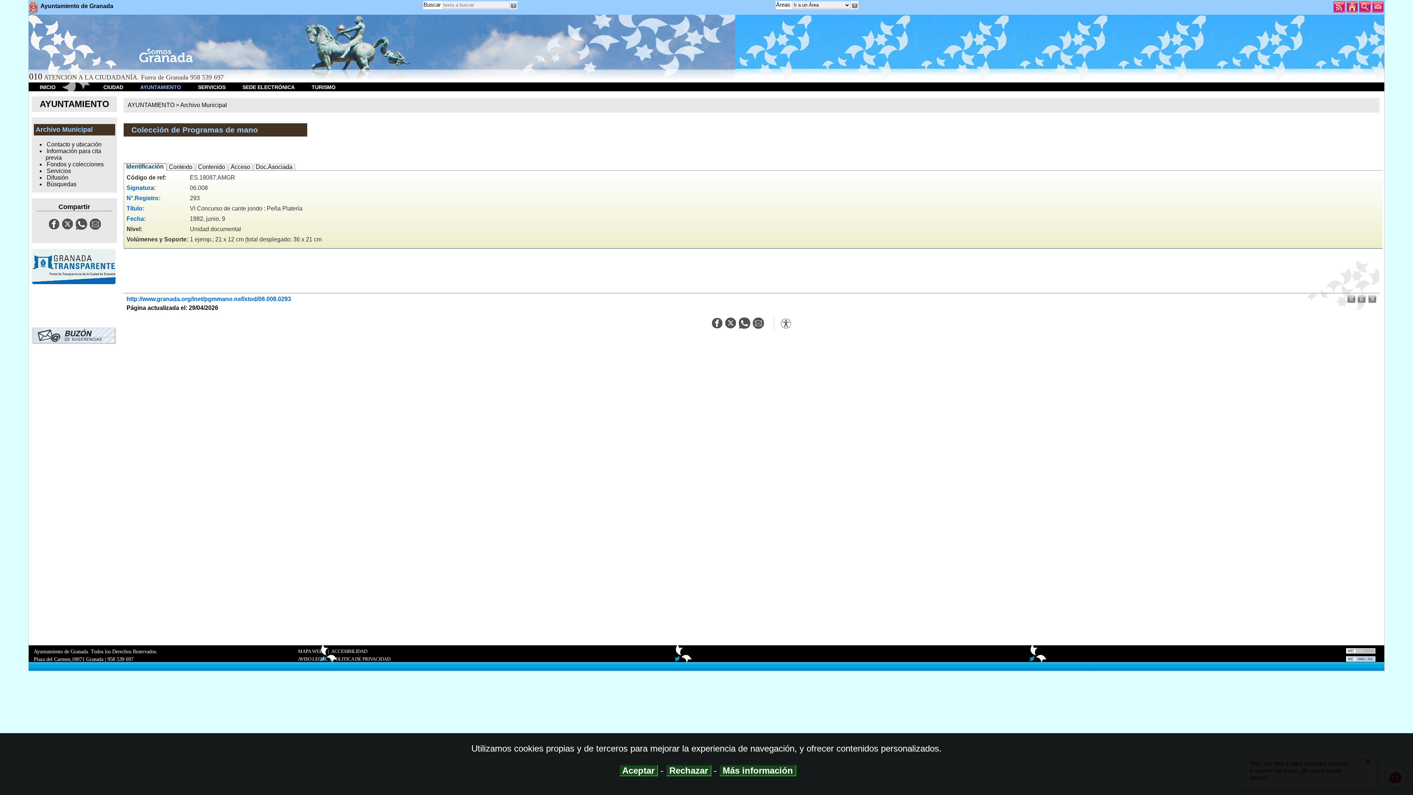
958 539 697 (120, 659)
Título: (135, 208)
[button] (854, 5)
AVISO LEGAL (313, 659)
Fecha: (136, 219)
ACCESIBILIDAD (349, 651)
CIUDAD (113, 87)
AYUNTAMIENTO (160, 87)
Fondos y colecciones (75, 164)
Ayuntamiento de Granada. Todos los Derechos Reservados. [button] (95, 655)
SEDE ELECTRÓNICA (268, 87)
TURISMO (324, 87)
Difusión (57, 177)
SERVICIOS (212, 87)
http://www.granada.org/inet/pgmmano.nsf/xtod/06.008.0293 (209, 299)
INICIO (48, 87)
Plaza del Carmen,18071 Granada (68, 659)
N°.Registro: (143, 198)
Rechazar (689, 770)
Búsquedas (62, 184)
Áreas (784, 4)
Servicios (59, 171)
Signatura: (141, 188)
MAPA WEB (310, 651)
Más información (758, 770)
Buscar (432, 4)
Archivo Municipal (203, 105)
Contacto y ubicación (74, 144)
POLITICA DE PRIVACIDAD (361, 659)
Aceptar (638, 770)
